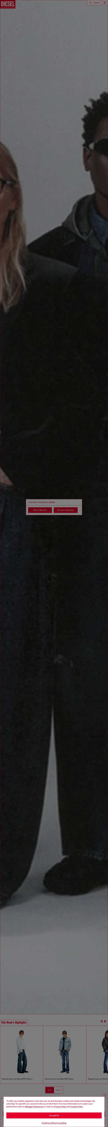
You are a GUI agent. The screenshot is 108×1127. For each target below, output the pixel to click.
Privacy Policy (60, 1106)
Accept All (54, 1115)
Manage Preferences (34, 1106)
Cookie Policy (77, 1106)
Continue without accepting (54, 1123)
